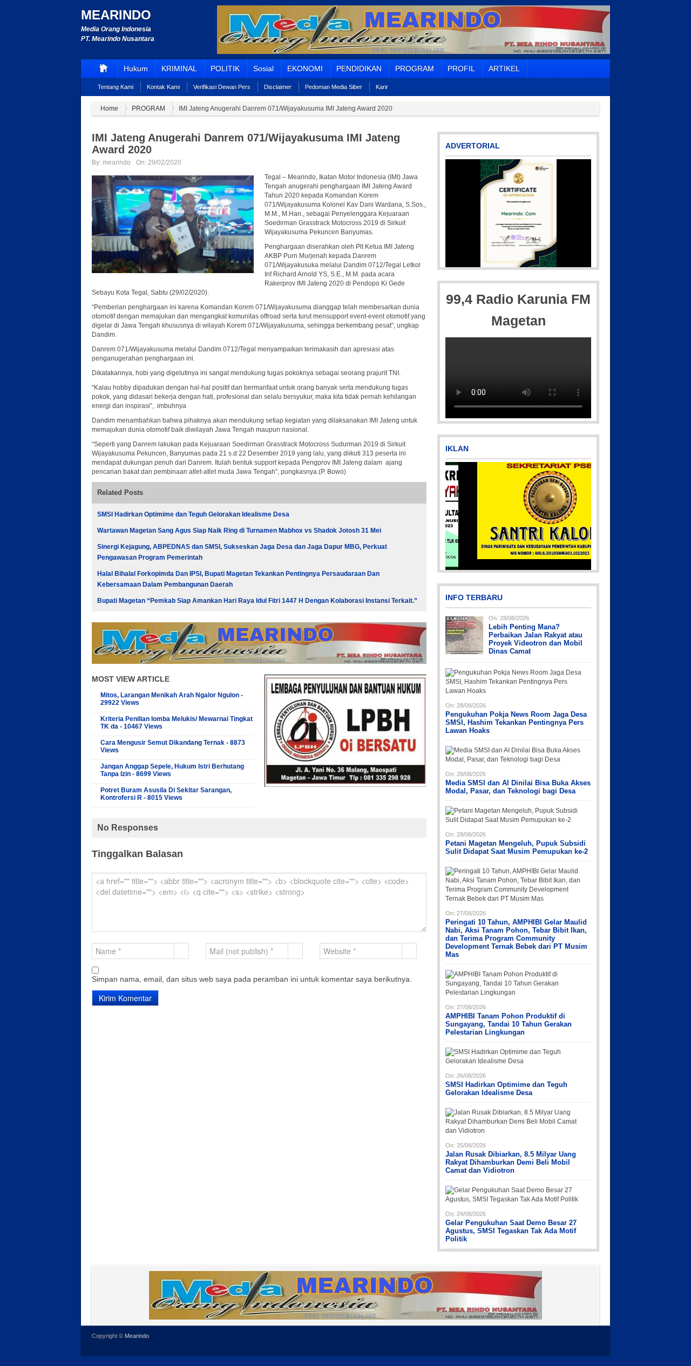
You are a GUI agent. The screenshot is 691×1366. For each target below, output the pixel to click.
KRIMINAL (179, 68)
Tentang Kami (115, 87)
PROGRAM (414, 68)
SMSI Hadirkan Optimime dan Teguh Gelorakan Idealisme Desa (193, 514)
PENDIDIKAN (359, 68)
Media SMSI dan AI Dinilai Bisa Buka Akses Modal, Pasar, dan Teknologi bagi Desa (518, 787)
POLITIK (225, 68)
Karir (382, 87)
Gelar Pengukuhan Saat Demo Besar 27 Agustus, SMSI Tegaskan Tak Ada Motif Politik (511, 1231)
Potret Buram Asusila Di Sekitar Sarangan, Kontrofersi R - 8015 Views (166, 793)
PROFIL (461, 68)
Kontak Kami (163, 87)
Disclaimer (278, 87)
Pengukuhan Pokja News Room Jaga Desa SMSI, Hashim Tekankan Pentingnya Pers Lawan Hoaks (516, 722)
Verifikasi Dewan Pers (221, 87)
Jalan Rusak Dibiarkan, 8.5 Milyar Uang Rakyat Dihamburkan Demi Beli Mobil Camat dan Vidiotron (510, 1162)
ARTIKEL (504, 68)
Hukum (136, 68)
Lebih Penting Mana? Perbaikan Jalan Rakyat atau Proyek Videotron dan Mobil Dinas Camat (535, 639)
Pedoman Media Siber (333, 87)
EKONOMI (305, 68)
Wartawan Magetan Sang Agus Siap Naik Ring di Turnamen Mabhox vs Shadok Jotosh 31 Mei (239, 530)
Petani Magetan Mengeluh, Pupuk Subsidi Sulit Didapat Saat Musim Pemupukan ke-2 (516, 847)
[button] (454, 213)
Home (109, 108)
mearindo (117, 162)
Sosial (263, 68)
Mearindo (116, 15)
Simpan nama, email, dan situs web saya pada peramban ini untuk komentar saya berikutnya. (252, 979)
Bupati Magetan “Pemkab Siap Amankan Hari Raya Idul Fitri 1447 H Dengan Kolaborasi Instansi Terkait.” (257, 600)
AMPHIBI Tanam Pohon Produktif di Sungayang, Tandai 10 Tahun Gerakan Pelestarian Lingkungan (508, 1024)
